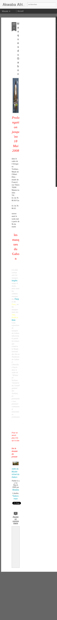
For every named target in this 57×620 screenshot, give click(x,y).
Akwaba (15, 489)
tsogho (14, 280)
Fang (17, 299)
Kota (13, 320)
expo (16, 498)
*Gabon (15, 495)
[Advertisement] (34, 63)
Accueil (20, 11)
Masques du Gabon (18, 48)
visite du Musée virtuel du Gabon (15, 472)
